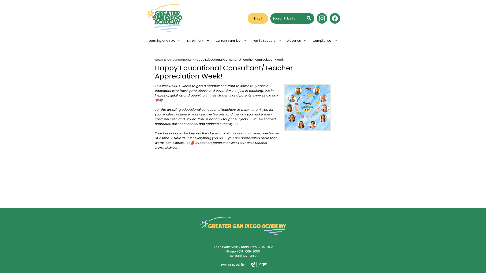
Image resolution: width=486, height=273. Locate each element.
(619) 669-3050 (248, 251)
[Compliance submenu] (325, 40)
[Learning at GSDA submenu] (164, 40)
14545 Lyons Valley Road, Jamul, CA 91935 (243, 247)
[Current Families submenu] (231, 40)
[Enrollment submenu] (198, 40)
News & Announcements (173, 59)
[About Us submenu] (297, 40)
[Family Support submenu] (267, 40)
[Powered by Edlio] (232, 265)
